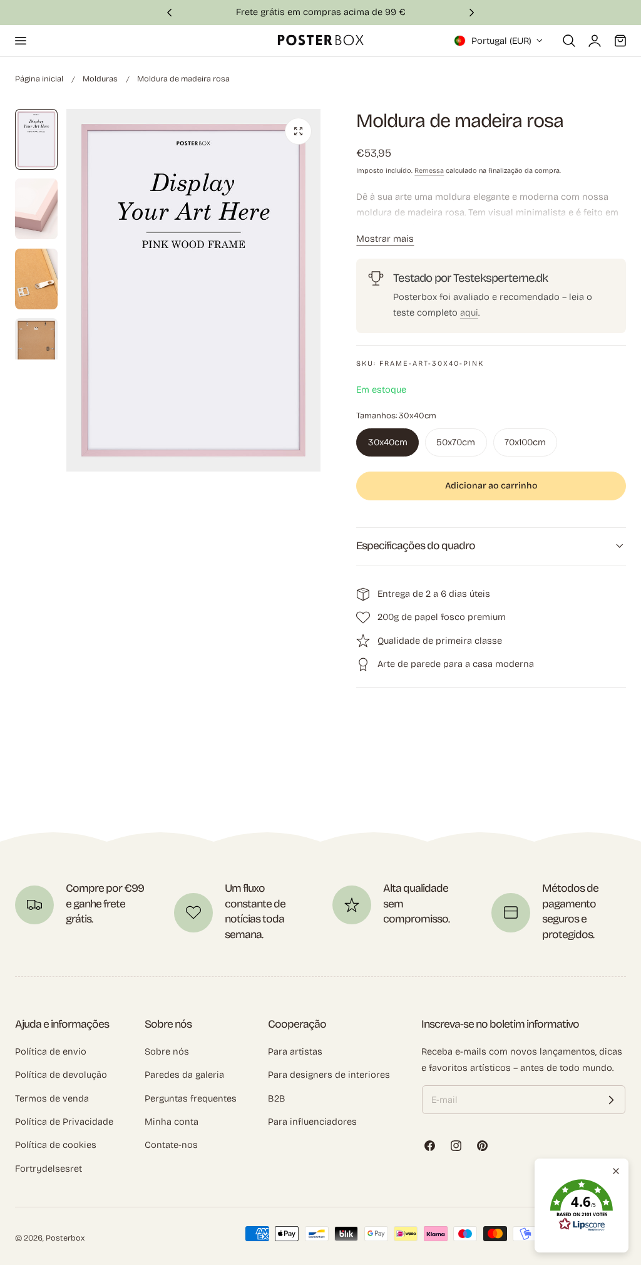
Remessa (429, 171)
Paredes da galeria (184, 1074)
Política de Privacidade (64, 1121)
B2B (276, 1098)
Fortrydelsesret (48, 1168)
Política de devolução (61, 1074)
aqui (469, 312)
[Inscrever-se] (611, 1100)
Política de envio (50, 1051)
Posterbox (65, 1237)
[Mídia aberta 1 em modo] (298, 131)
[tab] (36, 139)
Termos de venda (52, 1098)
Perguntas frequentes (191, 1098)
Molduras (100, 78)
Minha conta (171, 1121)
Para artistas (295, 1051)
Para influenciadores (312, 1121)
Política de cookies (55, 1144)
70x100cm (525, 442)
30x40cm (388, 442)
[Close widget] (615, 1171)
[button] (20, 40)
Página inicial (39, 78)
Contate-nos (171, 1144)
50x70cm (455, 442)
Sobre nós (167, 1051)
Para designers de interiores (329, 1074)
